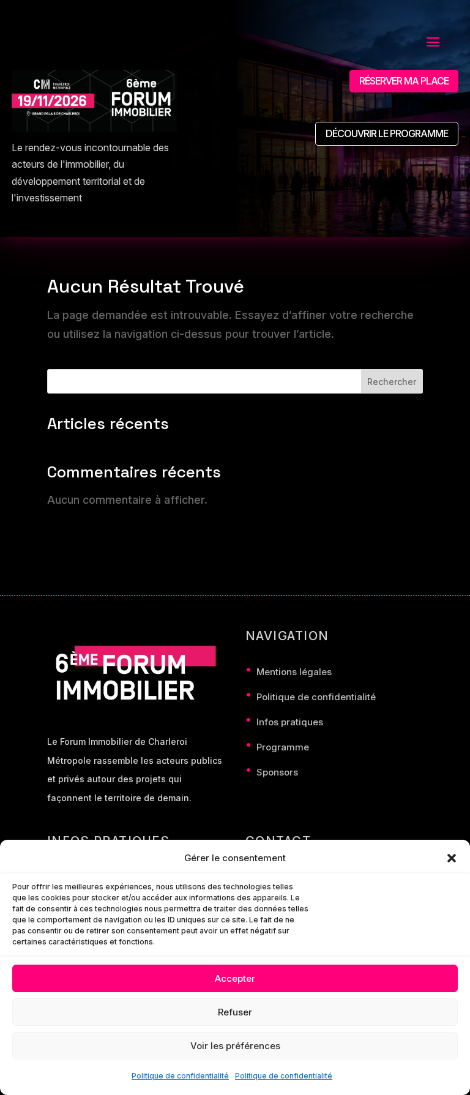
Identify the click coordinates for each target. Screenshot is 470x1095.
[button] (452, 858)
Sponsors (277, 772)
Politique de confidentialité (180, 1075)
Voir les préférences (235, 1046)
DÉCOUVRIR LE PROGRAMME (387, 133)
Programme (282, 747)
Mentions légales (294, 672)
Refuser (235, 1012)
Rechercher (391, 381)
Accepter (235, 978)
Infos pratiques (289, 722)
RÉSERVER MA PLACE (404, 81)
